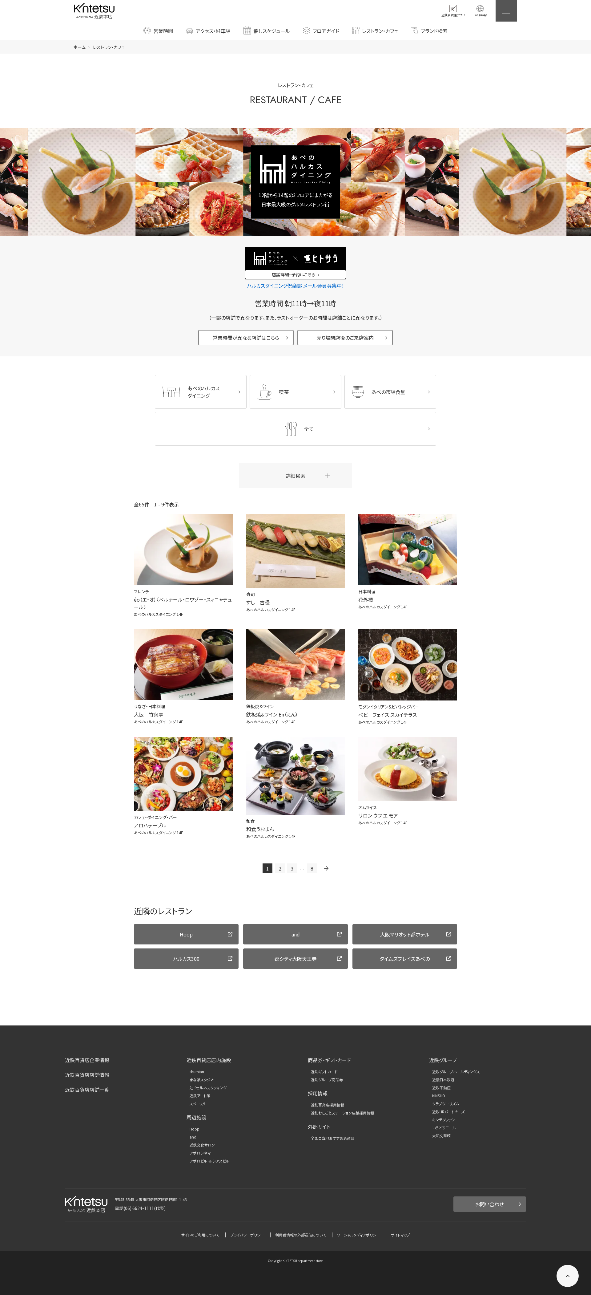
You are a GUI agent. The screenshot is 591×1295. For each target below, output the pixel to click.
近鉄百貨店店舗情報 (87, 1074)
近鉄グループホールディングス (456, 1071)
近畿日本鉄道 (443, 1079)
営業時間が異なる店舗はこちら (246, 337)
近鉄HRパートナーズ (448, 1111)
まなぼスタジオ (202, 1079)
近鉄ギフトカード (324, 1071)
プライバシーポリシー (247, 1234)
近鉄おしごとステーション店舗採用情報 (342, 1112)
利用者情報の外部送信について (300, 1234)
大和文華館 (441, 1135)
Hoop (194, 1129)
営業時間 (163, 31)
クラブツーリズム (445, 1103)
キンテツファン (443, 1119)
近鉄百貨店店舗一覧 (87, 1089)
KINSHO (438, 1095)
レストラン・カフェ (380, 31)
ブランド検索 (434, 31)
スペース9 (197, 1103)
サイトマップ (400, 1234)
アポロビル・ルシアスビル (209, 1161)
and (193, 1137)
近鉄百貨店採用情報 (327, 1104)
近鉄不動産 (441, 1087)
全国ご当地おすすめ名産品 (332, 1138)
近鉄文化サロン (202, 1145)
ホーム (79, 47)
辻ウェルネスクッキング (208, 1087)
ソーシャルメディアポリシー (358, 1234)
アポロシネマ (200, 1153)
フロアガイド (326, 31)
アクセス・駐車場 (213, 31)
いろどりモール (444, 1127)
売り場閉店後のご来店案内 (345, 337)
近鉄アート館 (200, 1095)
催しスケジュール (271, 31)
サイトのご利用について (200, 1234)
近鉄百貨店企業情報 (87, 1060)
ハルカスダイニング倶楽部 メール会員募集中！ (295, 285)
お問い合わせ (489, 1204)
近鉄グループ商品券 (327, 1079)
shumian (197, 1071)
